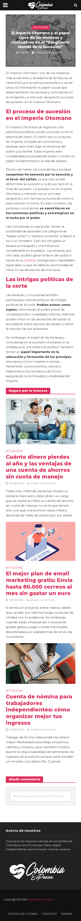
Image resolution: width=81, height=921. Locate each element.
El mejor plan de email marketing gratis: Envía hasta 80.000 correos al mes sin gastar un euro (39, 583)
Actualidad (40, 27)
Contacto (49, 913)
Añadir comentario (42, 483)
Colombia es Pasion (41, 899)
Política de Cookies (23, 913)
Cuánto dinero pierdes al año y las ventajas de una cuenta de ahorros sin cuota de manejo (38, 467)
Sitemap (66, 913)
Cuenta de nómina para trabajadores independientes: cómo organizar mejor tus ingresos (39, 709)
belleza (29, 260)
